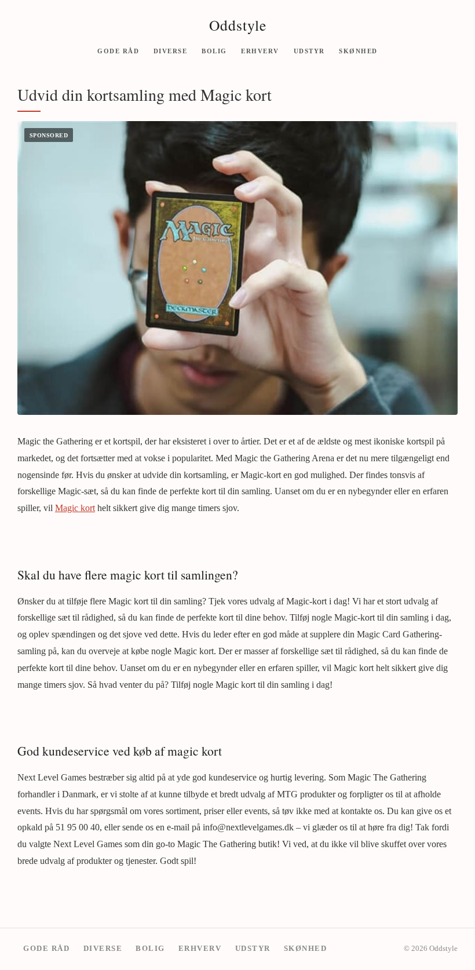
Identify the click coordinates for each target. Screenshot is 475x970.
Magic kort (75, 508)
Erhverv (260, 50)
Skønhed (358, 50)
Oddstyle (237, 25)
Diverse (171, 50)
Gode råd (118, 50)
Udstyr (309, 50)
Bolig (214, 50)
